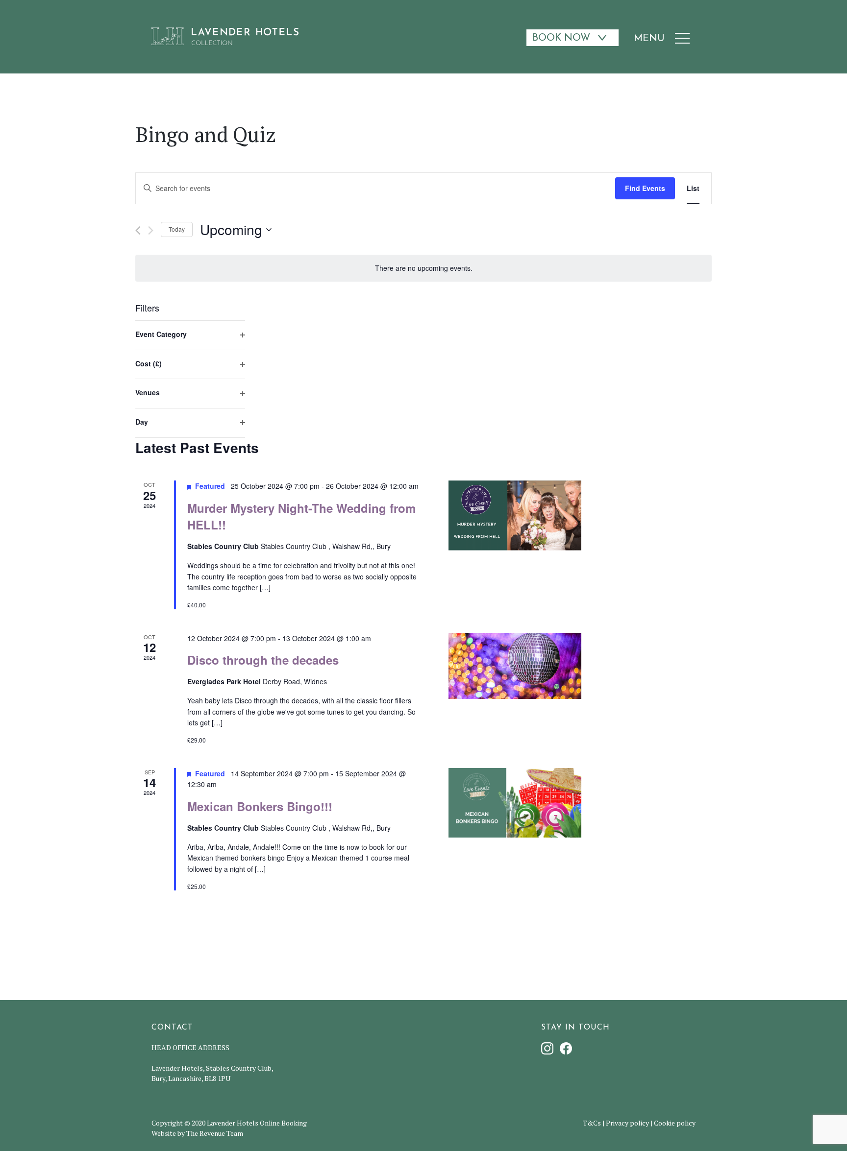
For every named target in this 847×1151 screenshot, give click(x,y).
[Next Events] (150, 230)
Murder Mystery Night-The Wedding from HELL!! (301, 516)
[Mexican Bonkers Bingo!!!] (514, 803)
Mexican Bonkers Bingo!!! (259, 806)
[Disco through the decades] (514, 666)
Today (177, 229)
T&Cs (592, 1122)
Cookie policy (675, 1122)
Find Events (645, 188)
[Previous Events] (138, 230)
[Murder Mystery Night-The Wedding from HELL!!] (514, 515)
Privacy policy (627, 1122)
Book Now (561, 38)
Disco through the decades (263, 659)
